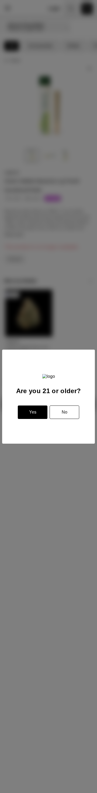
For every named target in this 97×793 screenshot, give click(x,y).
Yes (32, 412)
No (64, 412)
